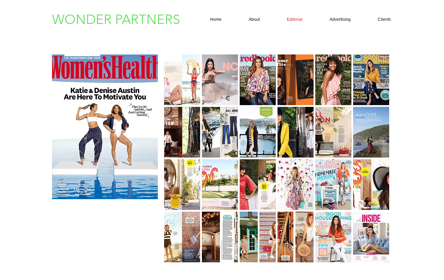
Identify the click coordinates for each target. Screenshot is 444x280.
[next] (374, 164)
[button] (182, 79)
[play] (375, 257)
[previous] (179, 164)
